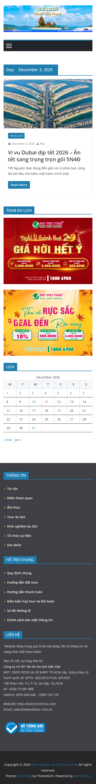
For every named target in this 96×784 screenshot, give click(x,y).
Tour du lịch (16, 517)
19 (59, 410)
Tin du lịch (16, 135)
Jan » (18, 440)
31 (33, 428)
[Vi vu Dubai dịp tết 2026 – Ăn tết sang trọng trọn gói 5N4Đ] (48, 103)
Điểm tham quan (20, 498)
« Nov (8, 440)
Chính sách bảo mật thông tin (30, 620)
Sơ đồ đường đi (19, 610)
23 (21, 419)
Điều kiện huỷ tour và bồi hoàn (30, 601)
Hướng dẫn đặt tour (22, 582)
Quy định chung (19, 573)
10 (33, 402)
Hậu (42, 143)
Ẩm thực (13, 507)
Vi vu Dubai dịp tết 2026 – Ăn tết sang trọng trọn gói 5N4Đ (44, 156)
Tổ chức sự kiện (19, 535)
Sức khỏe (14, 545)
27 (71, 419)
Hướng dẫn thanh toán (24, 592)
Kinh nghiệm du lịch (22, 526)
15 (8, 410)
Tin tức (12, 489)
